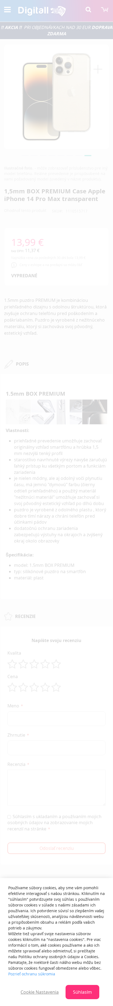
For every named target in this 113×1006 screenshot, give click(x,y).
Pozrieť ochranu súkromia (31, 973)
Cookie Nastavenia (40, 992)
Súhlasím (82, 992)
